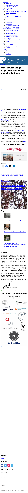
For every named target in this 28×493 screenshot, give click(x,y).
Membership (9, 44)
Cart (7, 52)
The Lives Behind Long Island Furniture (15, 232)
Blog (7, 19)
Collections (4, 174)
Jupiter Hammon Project (12, 27)
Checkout (8, 54)
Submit (2, 485)
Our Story (8, 3)
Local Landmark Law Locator (13, 16)
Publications (9, 24)
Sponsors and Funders (12, 5)
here (24, 141)
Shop (4, 49)
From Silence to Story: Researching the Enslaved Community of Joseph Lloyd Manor (15, 244)
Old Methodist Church (12, 33)
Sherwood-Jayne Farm (12, 30)
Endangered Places (11, 13)
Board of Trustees (11, 6)
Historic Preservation (8, 10)
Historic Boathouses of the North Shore (15, 221)
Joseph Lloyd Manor (11, 35)
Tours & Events (7, 38)
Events (7, 41)
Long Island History (18, 175)
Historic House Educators (12, 25)
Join (4, 43)
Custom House (10, 32)
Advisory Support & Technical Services (16, 11)
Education (5, 17)
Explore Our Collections (12, 36)
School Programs (10, 21)
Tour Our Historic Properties (13, 40)
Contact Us (9, 8)
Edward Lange (5, 120)
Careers (8, 47)
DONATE (2, 64)
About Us (5, 2)
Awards (8, 14)
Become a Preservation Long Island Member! (13, 187)
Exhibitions (9, 22)
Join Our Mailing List (11, 46)
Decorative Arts (11, 174)
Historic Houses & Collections (11, 29)
